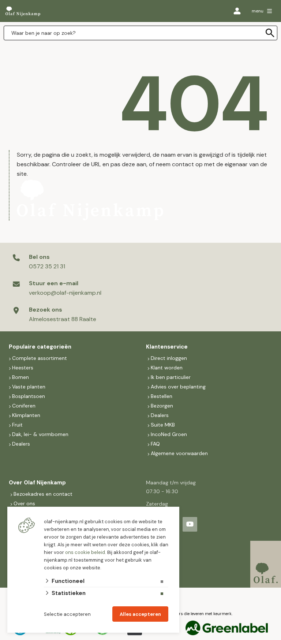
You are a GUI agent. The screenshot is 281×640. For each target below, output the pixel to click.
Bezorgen (162, 405)
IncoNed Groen (169, 434)
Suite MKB (163, 424)
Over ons (24, 503)
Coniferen (23, 405)
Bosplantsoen (28, 396)
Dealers (21, 443)
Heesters (22, 367)
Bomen (20, 377)
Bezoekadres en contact (43, 494)
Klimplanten (26, 415)
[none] (270, 33)
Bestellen (161, 396)
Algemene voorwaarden (179, 453)
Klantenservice (167, 346)
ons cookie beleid (85, 552)
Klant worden (167, 367)
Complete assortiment (40, 358)
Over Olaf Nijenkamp (37, 482)
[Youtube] (190, 524)
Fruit (17, 424)
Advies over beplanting (178, 386)
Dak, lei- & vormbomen (40, 434)
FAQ (155, 443)
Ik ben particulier (171, 377)
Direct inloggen (169, 358)
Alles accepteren (140, 614)
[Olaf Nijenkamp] (22, 11)
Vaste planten (28, 386)
